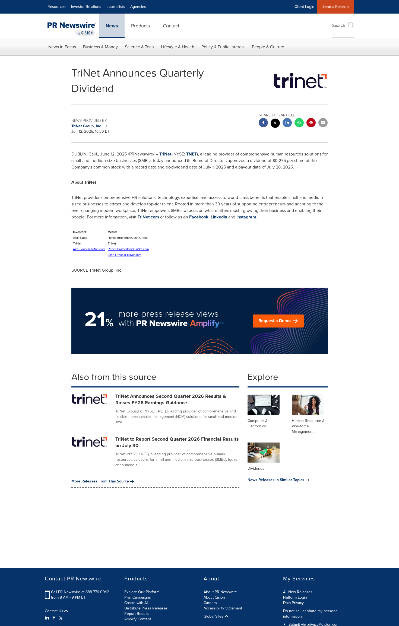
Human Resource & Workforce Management (308, 426)
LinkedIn (219, 217)
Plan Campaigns (137, 597)
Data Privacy (293, 603)
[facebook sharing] (263, 123)
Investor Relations (86, 6)
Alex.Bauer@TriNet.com (89, 249)
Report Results (136, 614)
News (112, 25)
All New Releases (297, 592)
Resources (56, 6)
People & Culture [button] (268, 47)
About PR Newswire (220, 592)
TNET (191, 154)
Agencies (138, 6)
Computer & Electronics (258, 423)
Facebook (198, 217)
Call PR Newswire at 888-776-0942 (80, 592)
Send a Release (335, 6)
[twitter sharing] (275, 124)
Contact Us (54, 611)
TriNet (165, 154)
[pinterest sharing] (311, 123)
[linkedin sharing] (287, 123)
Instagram (246, 217)
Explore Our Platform (141, 592)
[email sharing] (323, 123)
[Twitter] (61, 618)
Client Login (304, 6)
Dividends (256, 468)
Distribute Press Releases (146, 608)
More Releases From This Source (100, 481)
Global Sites (214, 616)
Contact (171, 25)
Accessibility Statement (223, 608)
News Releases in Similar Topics (276, 480)
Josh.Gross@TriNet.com (124, 254)
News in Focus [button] (62, 47)
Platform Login (295, 597)
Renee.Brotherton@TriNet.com (128, 249)
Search (338, 25)
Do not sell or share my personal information (310, 613)
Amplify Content (137, 619)
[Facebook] (54, 618)
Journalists (116, 6)
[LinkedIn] (47, 618)
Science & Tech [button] (139, 47)
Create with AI (136, 603)
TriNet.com (148, 217)
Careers (210, 603)
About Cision (214, 597)
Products (140, 25)
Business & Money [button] (100, 47)
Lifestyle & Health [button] (177, 47)
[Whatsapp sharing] (299, 123)
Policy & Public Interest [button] (223, 47)
